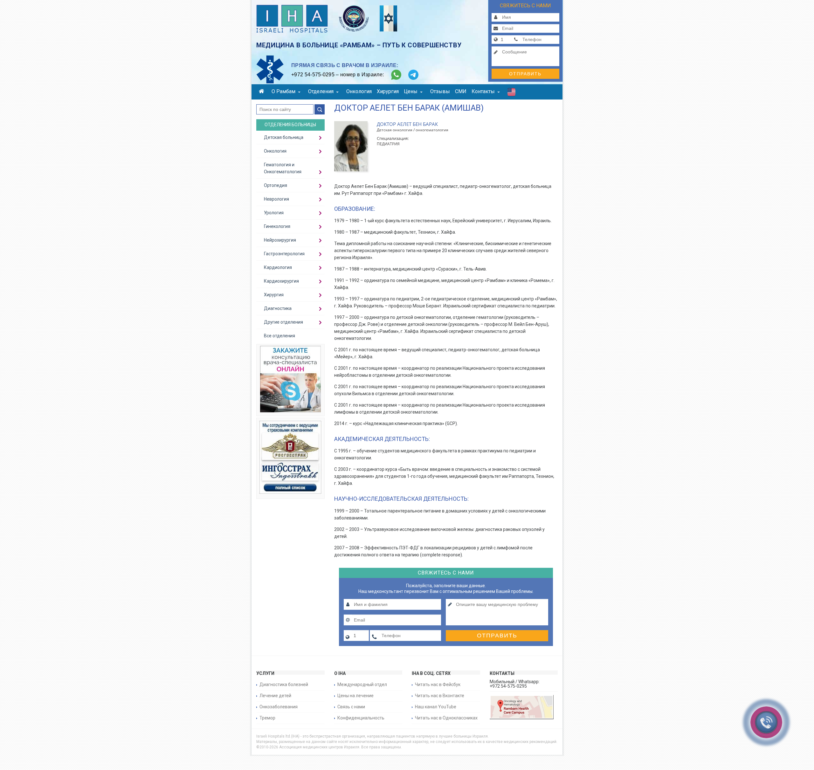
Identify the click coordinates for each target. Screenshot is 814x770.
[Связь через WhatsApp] (396, 75)
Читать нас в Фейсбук (437, 684)
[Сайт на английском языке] (511, 93)
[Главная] (262, 92)
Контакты (483, 91)
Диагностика (278, 308)
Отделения (321, 91)
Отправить (525, 73)
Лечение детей (275, 695)
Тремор (267, 717)
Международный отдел (362, 684)
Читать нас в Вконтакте (439, 695)
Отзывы (440, 91)
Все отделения (279, 335)
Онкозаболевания (278, 706)
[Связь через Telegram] (413, 75)
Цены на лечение (355, 695)
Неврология (276, 199)
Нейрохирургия (280, 240)
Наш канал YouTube (435, 706)
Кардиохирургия (281, 281)
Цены (410, 91)
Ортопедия (275, 185)
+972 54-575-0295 (313, 74)
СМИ (460, 91)
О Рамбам (283, 91)
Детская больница (283, 137)
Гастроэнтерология (284, 253)
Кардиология (278, 267)
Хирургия (388, 91)
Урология (274, 212)
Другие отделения (283, 322)
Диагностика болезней (283, 684)
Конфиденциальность (360, 717)
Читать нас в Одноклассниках (446, 717)
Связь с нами (351, 706)
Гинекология (277, 226)
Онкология (359, 91)
